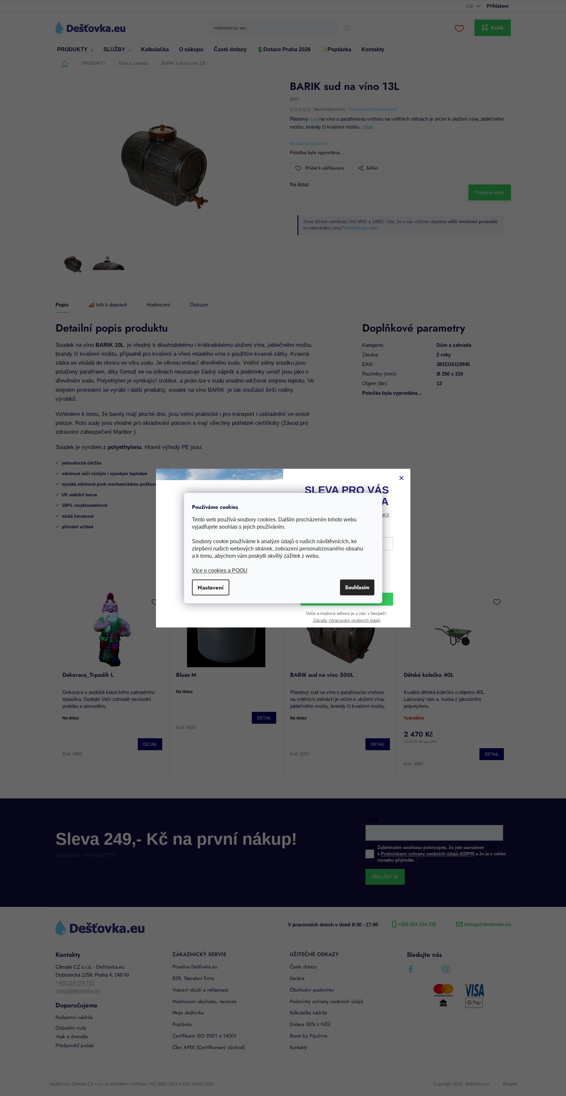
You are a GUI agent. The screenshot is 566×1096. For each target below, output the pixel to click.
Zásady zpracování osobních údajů (347, 621)
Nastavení (211, 587)
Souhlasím (357, 587)
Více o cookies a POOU (219, 570)
